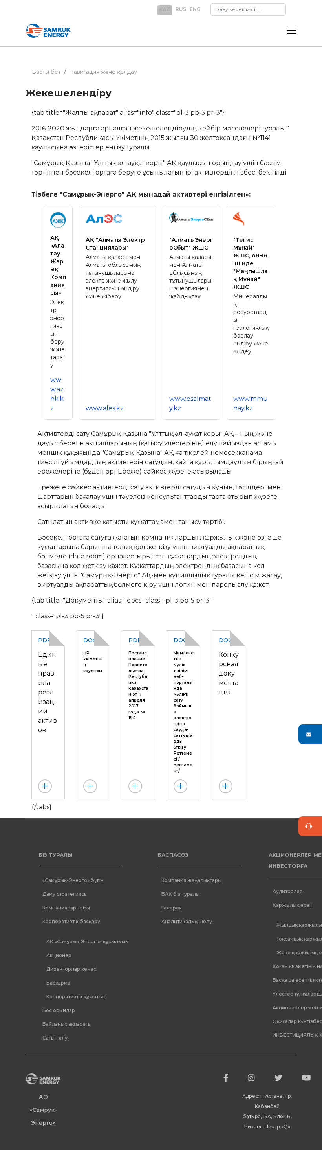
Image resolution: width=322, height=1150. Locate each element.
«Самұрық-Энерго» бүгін (73, 880)
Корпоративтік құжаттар (76, 996)
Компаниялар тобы (66, 908)
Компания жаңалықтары (191, 880)
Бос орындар (58, 1010)
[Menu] (291, 30)
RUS (181, 9)
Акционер (58, 955)
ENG (195, 9)
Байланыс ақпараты (66, 1024)
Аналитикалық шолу (186, 921)
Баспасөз (172, 855)
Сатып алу (55, 1038)
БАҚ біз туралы (180, 894)
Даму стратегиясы (65, 894)
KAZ (164, 9)
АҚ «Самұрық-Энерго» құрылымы (87, 941)
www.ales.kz (105, 408)
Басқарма (58, 983)
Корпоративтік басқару (71, 921)
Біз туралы (55, 855)
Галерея (171, 908)
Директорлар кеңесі (71, 969)
